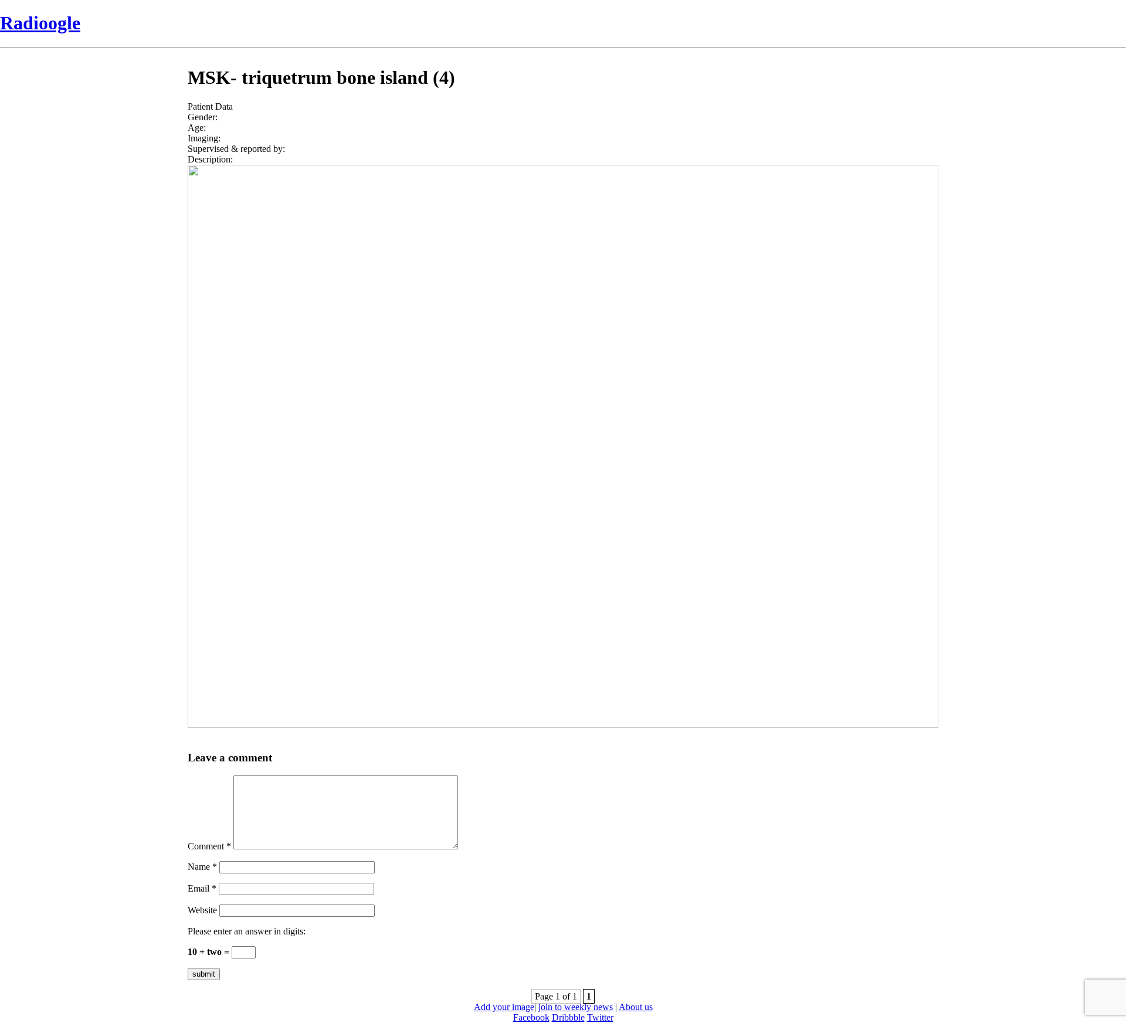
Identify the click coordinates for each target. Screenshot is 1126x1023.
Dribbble (568, 1017)
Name (202, 867)
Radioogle (40, 22)
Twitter (600, 1017)
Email (202, 888)
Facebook (531, 1017)
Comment (209, 846)
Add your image (504, 1007)
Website (202, 910)
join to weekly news (575, 1007)
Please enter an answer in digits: (247, 931)
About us (636, 1007)
